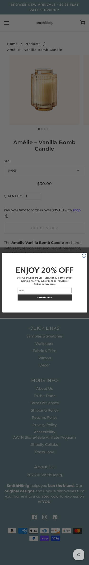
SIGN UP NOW (44, 297)
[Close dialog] (84, 256)
